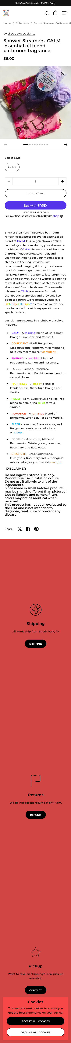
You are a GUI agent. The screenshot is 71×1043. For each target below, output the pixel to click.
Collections (22, 23)
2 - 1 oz (12, 167)
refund (35, 814)
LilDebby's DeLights (21, 33)
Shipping (35, 643)
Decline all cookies (35, 1032)
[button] (66, 144)
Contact (35, 990)
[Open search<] (47, 13)
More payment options (35, 212)
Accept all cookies (36, 1021)
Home (7, 23)
